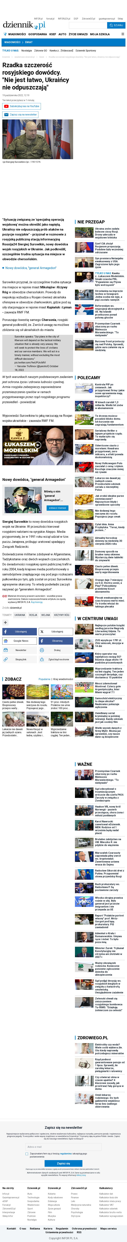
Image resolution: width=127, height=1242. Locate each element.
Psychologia (77, 1212)
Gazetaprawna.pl (10, 1197)
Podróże (31, 1216)
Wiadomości (12, 42)
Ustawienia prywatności (59, 1232)
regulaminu (66, 1153)
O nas (23, 1228)
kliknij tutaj (81, 1175)
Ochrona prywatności (84, 1228)
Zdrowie (31, 1212)
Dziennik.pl (33, 1188)
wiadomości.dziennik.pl (25, 57)
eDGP (5, 1201)
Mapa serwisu (108, 1228)
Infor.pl (5, 1194)
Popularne (44, 679)
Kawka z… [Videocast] (61, 50)
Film (50, 1212)
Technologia (33, 1197)
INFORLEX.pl (64, 18)
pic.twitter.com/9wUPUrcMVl (30, 362)
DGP (76, 18)
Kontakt (11, 1228)
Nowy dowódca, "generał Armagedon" (30, 268)
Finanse (75, 1197)
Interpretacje (8, 1212)
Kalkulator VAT (106, 1205)
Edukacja (52, 1201)
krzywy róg (61, 615)
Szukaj (118, 25)
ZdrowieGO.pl (88, 18)
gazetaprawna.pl (107, 18)
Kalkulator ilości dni (108, 1197)
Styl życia (75, 1216)
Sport (30, 1208)
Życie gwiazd (54, 1208)
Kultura (51, 1220)
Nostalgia (26, 50)
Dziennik (6, 57)
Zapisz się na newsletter (23, 114)
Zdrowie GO (40, 50)
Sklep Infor (7, 1216)
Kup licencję (36, 602)
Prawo (74, 1194)
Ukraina (20, 615)
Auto (29, 1194)
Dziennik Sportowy (86, 50)
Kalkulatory (106, 1188)
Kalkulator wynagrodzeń (111, 1216)
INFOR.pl (38, 18)
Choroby (75, 1208)
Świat (29, 42)
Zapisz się (63, 1163)
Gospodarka (33, 1201)
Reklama (35, 1228)
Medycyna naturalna (81, 1205)
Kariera (48, 1228)
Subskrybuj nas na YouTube (24, 106)
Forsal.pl (6, 1205)
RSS (79, 1232)
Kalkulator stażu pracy (110, 1201)
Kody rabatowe (55, 1197)
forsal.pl (50, 18)
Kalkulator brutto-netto (110, 1212)
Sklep (120, 18)
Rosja (33, 615)
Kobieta (51, 1194)
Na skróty (8, 1188)
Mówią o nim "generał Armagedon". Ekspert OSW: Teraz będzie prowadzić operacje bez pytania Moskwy (57, 496)
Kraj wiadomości (63, 679)
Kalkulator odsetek (108, 1208)
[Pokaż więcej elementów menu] (122, 34)
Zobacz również (57, 508)
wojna (45, 615)
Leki (73, 1201)
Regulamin (62, 1228)
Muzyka (52, 1216)
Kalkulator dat (106, 1194)
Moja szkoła (54, 1205)
